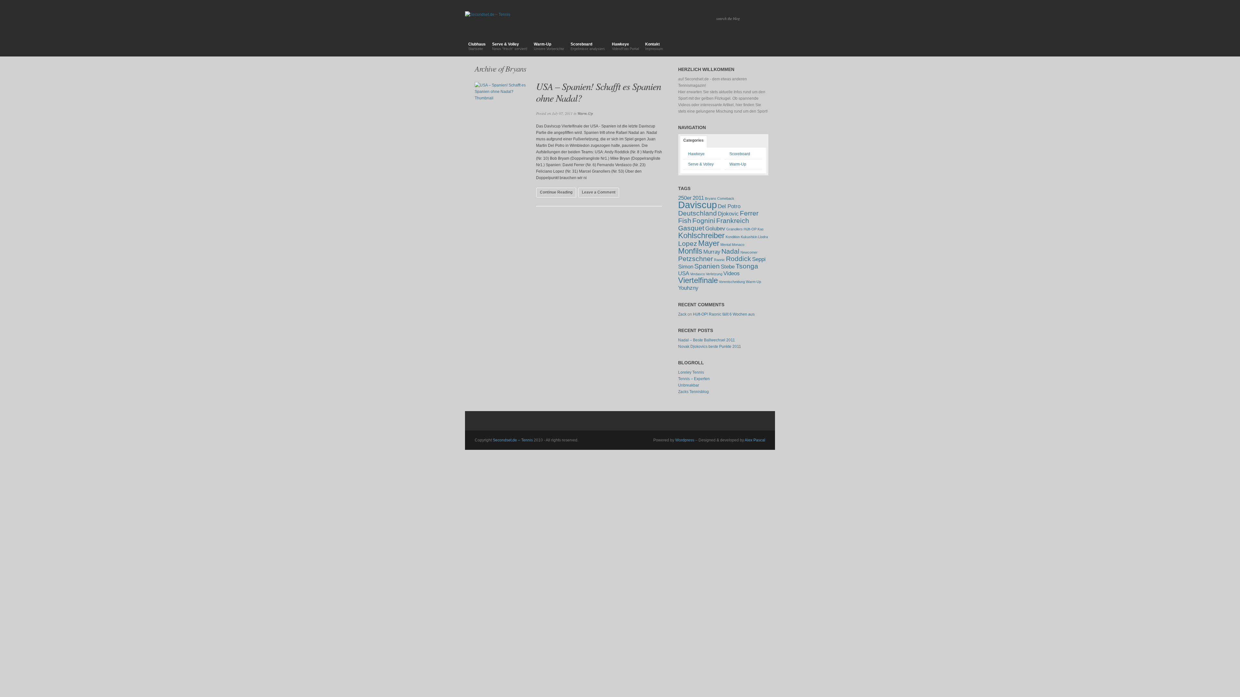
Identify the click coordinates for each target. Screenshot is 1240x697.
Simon (685, 267)
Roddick (738, 258)
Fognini (703, 220)
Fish (684, 220)
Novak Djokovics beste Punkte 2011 (709, 346)
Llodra (763, 237)
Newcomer (749, 252)
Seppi (759, 259)
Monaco (738, 245)
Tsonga (747, 266)
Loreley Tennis (691, 372)
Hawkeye (625, 46)
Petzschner (695, 258)
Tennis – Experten (694, 379)
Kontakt (654, 46)
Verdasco (697, 274)
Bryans (710, 198)
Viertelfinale (698, 280)
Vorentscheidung (732, 282)
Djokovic (728, 214)
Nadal (730, 251)
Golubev (715, 229)
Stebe (728, 267)
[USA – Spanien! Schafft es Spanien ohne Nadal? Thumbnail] (500, 114)
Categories (693, 140)
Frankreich (732, 220)
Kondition (733, 237)
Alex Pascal (755, 440)
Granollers (734, 229)
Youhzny (688, 288)
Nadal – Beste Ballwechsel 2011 (706, 340)
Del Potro (729, 206)
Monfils (690, 251)
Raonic (719, 260)
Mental (725, 245)
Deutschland (697, 213)
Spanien (707, 266)
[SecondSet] (770, 47)
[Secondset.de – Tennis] (620, 9)
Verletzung (714, 274)
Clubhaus (477, 46)
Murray (711, 252)
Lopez (687, 243)
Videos (731, 273)
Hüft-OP (750, 229)
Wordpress (684, 440)
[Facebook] (758, 47)
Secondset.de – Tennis (513, 440)
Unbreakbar (688, 385)
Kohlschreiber (701, 235)
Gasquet (691, 228)
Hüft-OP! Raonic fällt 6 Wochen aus (724, 314)
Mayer (708, 243)
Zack (682, 314)
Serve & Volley (509, 46)
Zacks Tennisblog (693, 391)
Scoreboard (588, 46)
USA (683, 273)
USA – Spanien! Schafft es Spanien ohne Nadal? (598, 92)
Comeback (725, 198)
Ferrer (749, 213)
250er (685, 198)
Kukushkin (749, 237)
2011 (698, 198)
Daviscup (697, 204)
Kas (761, 229)
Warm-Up (549, 46)
